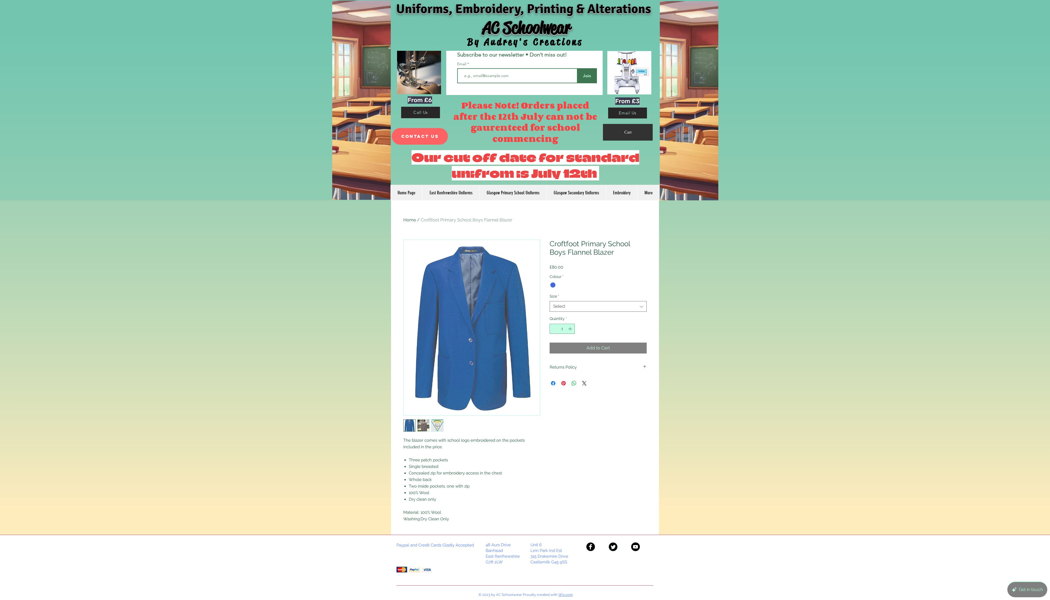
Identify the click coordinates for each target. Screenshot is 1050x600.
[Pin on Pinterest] (563, 383)
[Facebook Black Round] (590, 546)
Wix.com (565, 595)
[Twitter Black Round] (613, 546)
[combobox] (598, 306)
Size (554, 296)
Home (409, 219)
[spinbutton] (562, 329)
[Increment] (570, 329)
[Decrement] (553, 329)
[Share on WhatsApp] (574, 383)
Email (462, 64)
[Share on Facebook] (553, 383)
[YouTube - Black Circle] (635, 546)
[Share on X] (584, 383)
